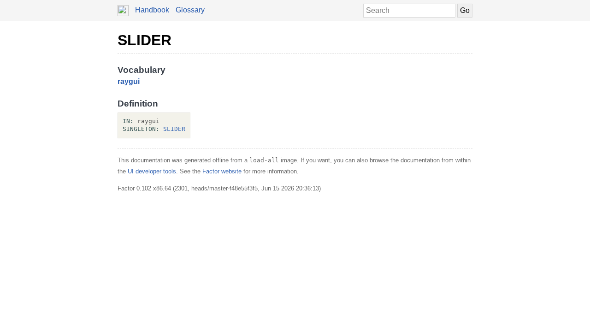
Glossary (190, 10)
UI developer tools (152, 171)
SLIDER (144, 40)
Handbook (152, 10)
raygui (129, 81)
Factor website (222, 171)
